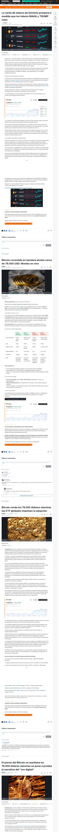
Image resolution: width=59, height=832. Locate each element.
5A (16, 106)
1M (10, 106)
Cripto (10, 23)
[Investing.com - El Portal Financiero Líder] (6, 1)
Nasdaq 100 (26, 826)
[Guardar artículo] (44, 23)
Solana (6, 685)
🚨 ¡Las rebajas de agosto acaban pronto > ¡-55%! (31, 1)
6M (12, 106)
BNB (18, 685)
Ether (24, 662)
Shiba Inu (18, 80)
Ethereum (43, 85)
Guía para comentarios (5, 248)
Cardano (11, 688)
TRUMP (37, 690)
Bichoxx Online (7, 742)
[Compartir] (41, 23)
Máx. (19, 106)
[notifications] (54, 1)
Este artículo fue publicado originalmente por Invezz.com (18, 188)
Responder (5, 476)
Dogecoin (12, 80)
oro (29, 811)
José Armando (7, 479)
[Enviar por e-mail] (23, 230)
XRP (47, 85)
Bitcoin (11, 85)
